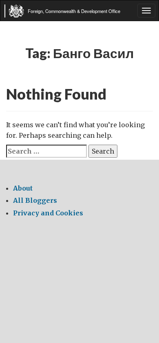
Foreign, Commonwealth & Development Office (74, 11)
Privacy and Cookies (48, 213)
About (23, 188)
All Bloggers (35, 200)
